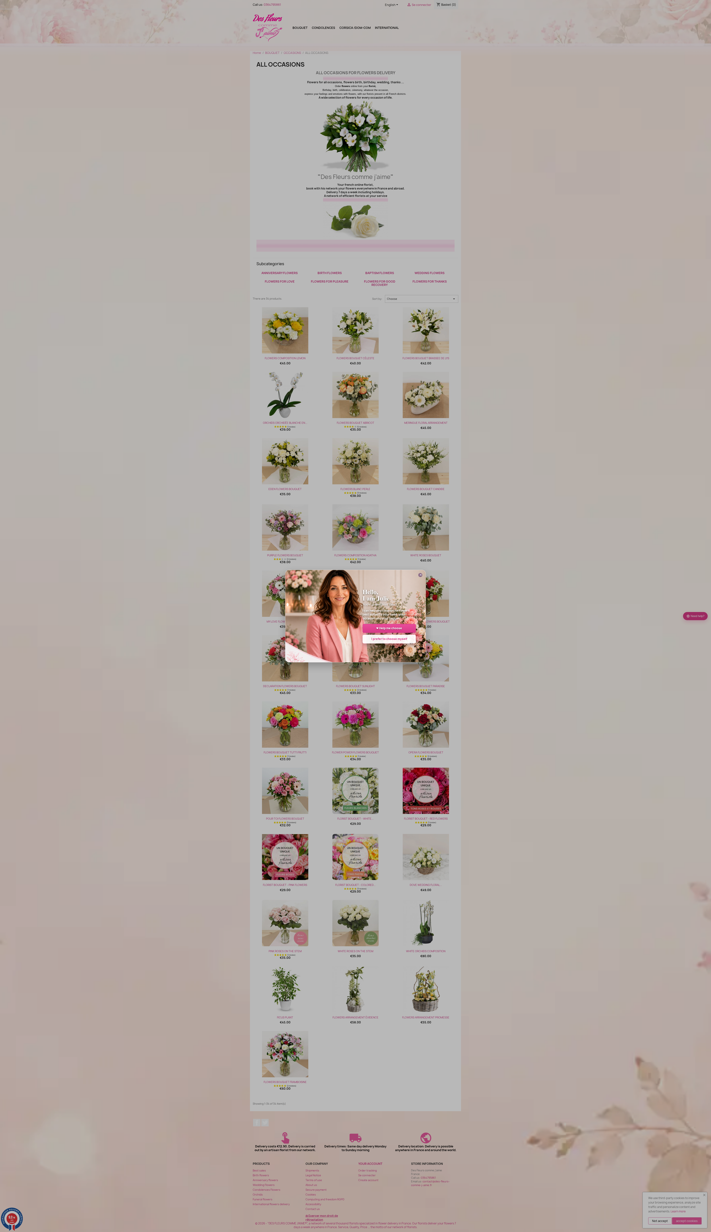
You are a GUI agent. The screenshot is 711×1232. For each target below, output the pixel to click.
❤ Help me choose (389, 628)
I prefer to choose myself (389, 639)
